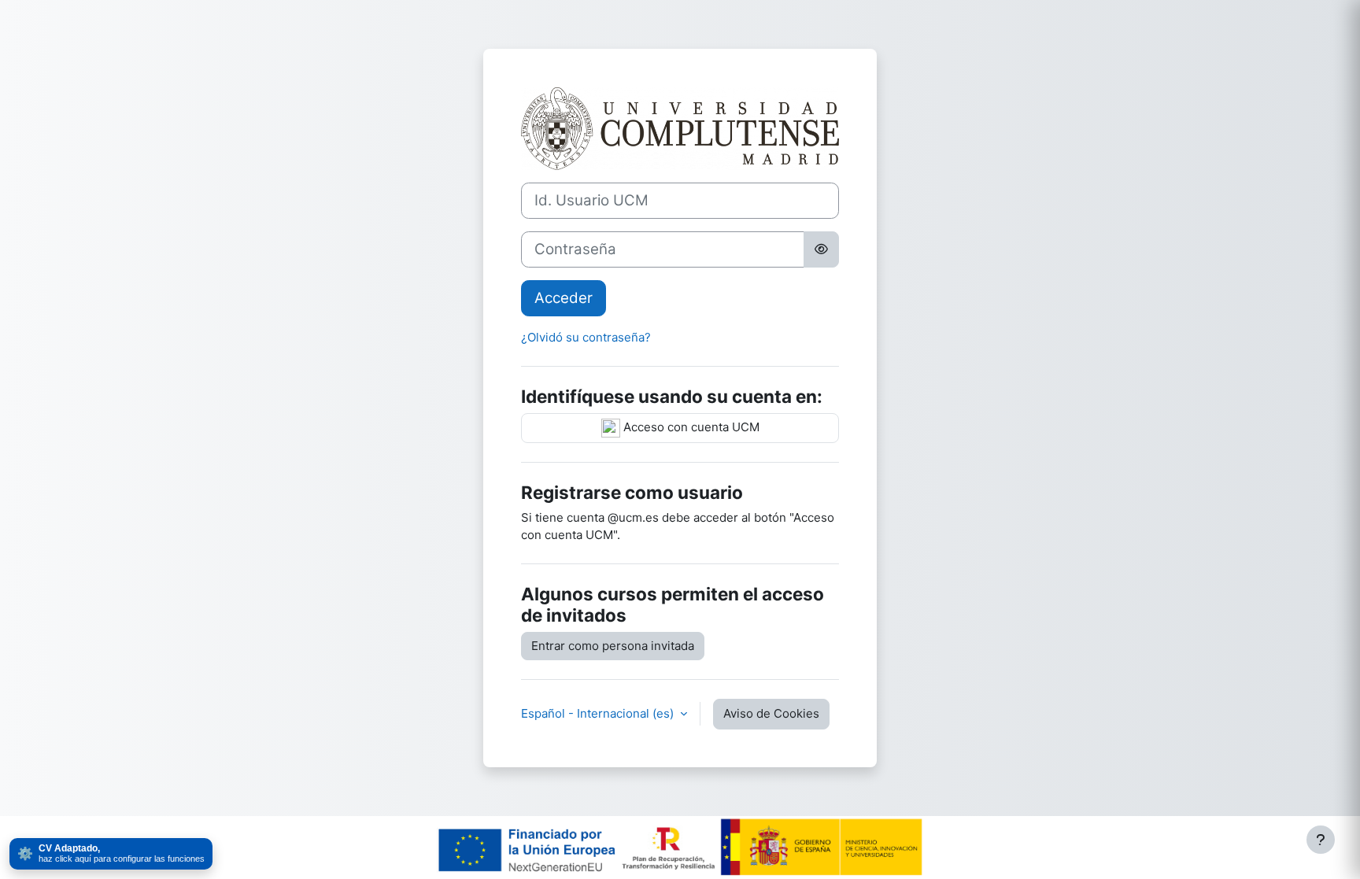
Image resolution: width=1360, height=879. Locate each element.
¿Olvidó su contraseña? (586, 337)
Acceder (563, 298)
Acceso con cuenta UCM (689, 426)
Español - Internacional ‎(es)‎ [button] (599, 713)
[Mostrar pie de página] (1320, 839)
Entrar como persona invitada (612, 645)
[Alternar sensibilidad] (821, 249)
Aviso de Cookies (771, 713)
